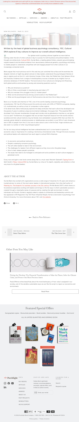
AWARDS (44, 18)
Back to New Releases (41, 217)
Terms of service (45, 419)
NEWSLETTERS (32, 22)
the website (47, 197)
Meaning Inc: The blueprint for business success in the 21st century (26, 185)
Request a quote (61, 386)
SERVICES (34, 18)
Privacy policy (33, 419)
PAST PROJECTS (66, 18)
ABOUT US (54, 18)
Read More (45, 291)
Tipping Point (67, 160)
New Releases (10, 31)
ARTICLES (23, 18)
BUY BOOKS (11, 18)
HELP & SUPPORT (45, 22)
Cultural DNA (25, 60)
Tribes (15, 162)
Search (58, 383)
